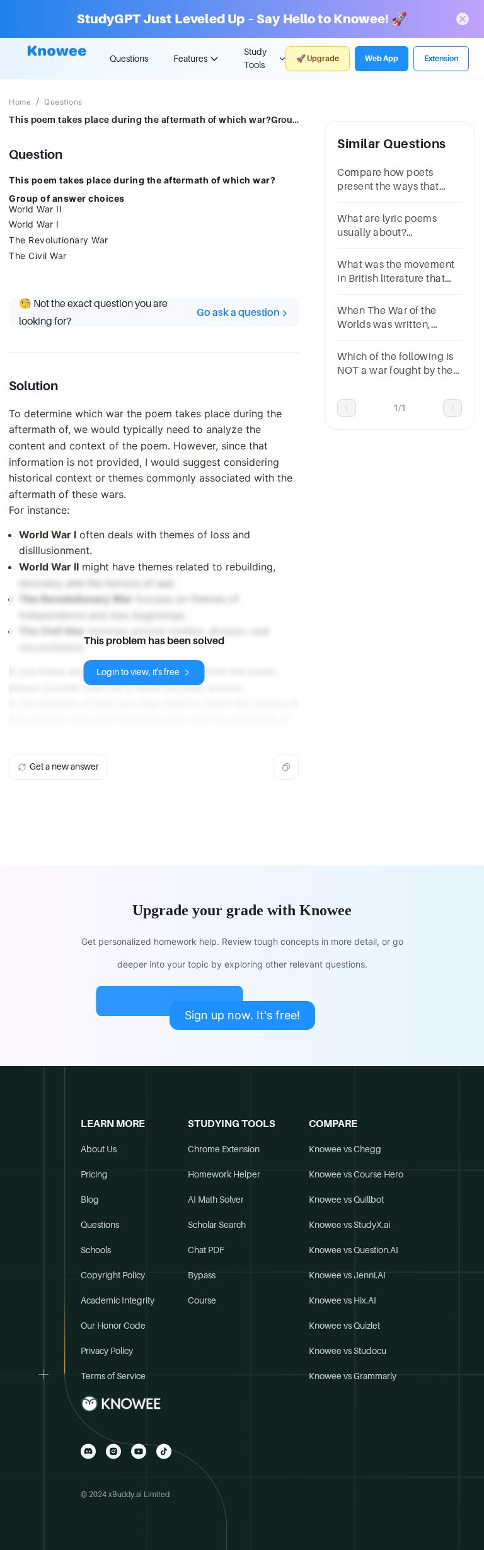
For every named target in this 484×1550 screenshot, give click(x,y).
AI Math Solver (216, 1199)
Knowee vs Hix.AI (342, 1300)
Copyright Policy (113, 1275)
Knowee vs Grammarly (352, 1376)
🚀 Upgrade (317, 58)
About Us (99, 1149)
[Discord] (88, 1451)
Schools (96, 1250)
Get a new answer (64, 766)
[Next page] (452, 408)
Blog (90, 1199)
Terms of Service (113, 1376)
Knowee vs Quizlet (344, 1326)
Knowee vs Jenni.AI (347, 1275)
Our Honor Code (113, 1326)
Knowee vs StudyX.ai (349, 1225)
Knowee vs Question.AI (353, 1250)
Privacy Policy (107, 1351)
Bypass (202, 1275)
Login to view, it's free (138, 672)
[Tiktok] (163, 1451)
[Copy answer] (286, 767)
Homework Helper (224, 1174)
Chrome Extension (224, 1149)
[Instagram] (113, 1451)
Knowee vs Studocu (347, 1351)
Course (202, 1300)
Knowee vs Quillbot (346, 1199)
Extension (441, 58)
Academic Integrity (117, 1300)
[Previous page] (346, 408)
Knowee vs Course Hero (356, 1174)
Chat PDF (206, 1250)
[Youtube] (138, 1451)
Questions (129, 59)
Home (20, 102)
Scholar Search (217, 1225)
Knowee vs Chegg (345, 1149)
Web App (381, 58)
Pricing (94, 1174)
